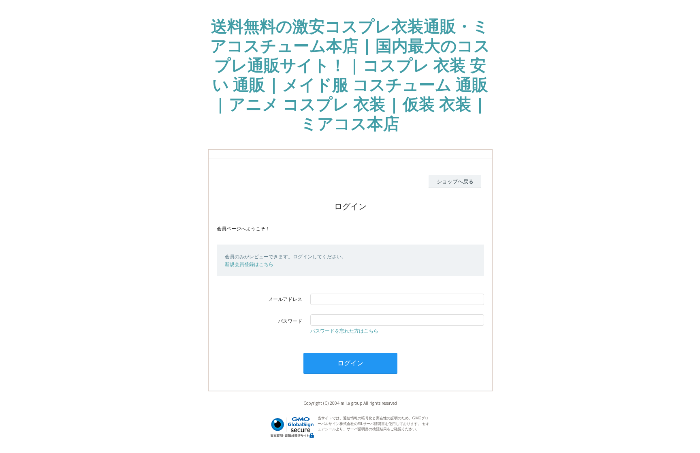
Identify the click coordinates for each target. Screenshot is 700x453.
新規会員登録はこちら (249, 264)
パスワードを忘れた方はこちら (344, 330)
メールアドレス (285, 299)
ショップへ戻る (455, 181)
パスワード (290, 321)
